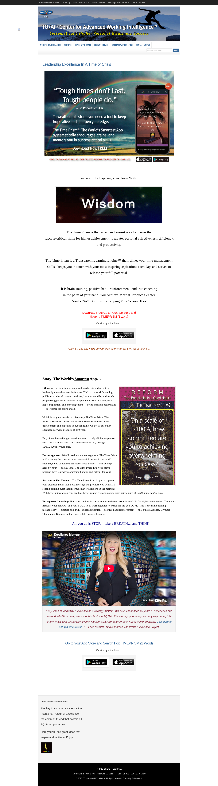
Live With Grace (98, 2)
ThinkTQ (66, 2)
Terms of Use (123, 773)
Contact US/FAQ (138, 2)
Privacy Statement (106, 773)
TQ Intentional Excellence (109, 769)
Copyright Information (84, 773)
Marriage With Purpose (118, 2)
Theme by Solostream (132, 778)
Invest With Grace (81, 2)
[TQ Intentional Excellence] (109, 40)
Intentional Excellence (49, 2)
